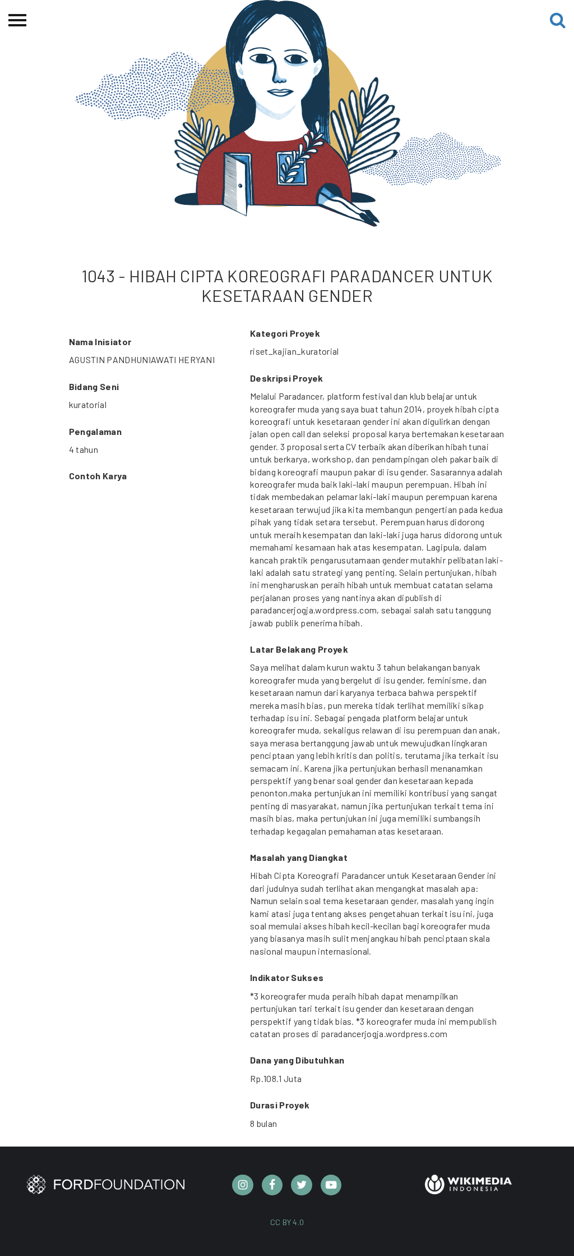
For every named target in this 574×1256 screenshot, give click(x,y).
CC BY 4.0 (287, 1222)
